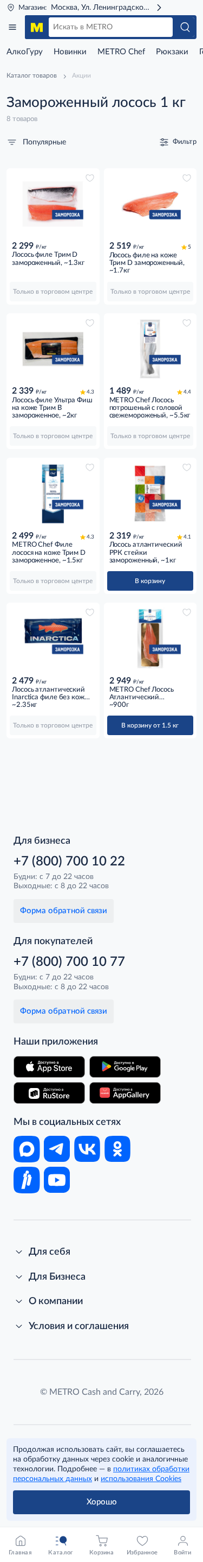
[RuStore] (49, 1093)
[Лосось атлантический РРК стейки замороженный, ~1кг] (150, 493)
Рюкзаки (172, 52)
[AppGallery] (125, 1093)
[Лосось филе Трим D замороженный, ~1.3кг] (53, 204)
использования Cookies (141, 1479)
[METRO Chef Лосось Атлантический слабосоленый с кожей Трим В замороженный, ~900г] (150, 638)
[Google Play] (125, 1067)
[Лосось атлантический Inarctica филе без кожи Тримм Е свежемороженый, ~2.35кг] (53, 638)
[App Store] (49, 1067)
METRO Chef (121, 52)
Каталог (12, 27)
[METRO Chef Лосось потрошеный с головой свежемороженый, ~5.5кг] (150, 349)
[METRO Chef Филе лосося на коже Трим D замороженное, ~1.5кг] (53, 493)
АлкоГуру (24, 52)
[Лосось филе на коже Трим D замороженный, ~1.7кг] (150, 204)
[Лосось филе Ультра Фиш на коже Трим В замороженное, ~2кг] (53, 349)
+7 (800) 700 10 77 (69, 962)
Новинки (70, 52)
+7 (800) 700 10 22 (69, 861)
